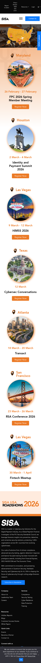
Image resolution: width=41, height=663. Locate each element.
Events (3, 632)
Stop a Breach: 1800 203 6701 (15, 7)
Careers (4, 600)
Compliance (25, 594)
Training (24, 606)
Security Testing (26, 597)
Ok (21, 660)
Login (33, 7)
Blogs (3, 618)
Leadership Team (7, 597)
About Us (4, 594)
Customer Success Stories (10, 621)
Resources (24, 7)
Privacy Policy (20, 656)
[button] (20, 106)
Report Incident (6, 7)
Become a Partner (7, 635)
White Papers (5, 624)
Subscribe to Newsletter (13, 582)
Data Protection (26, 603)
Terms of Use (31, 656)
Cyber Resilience (27, 600)
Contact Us (32, 18)
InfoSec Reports (6, 615)
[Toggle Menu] (21, 18)
